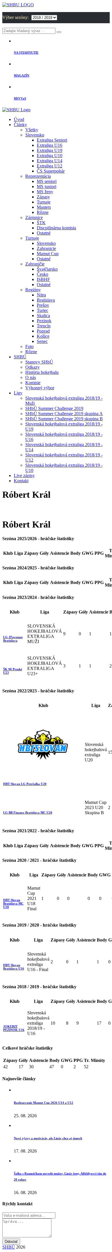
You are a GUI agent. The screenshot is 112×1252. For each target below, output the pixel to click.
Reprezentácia (38, 176)
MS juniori (46, 186)
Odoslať (11, 1241)
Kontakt (21, 480)
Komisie (32, 382)
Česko (42, 274)
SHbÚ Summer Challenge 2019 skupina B (64, 418)
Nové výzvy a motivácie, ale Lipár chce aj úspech (48, 1138)
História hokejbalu (42, 372)
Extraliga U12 (49, 165)
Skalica (43, 315)
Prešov (43, 305)
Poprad (43, 331)
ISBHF (43, 279)
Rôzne (43, 212)
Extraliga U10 (49, 155)
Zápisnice (34, 217)
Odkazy (32, 367)
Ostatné (44, 233)
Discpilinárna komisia (56, 227)
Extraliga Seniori (52, 140)
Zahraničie (35, 263)
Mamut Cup (48, 253)
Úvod (19, 119)
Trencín (44, 325)
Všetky (31, 129)
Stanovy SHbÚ (39, 362)
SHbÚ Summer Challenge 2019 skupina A (64, 413)
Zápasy (43, 196)
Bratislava (46, 300)
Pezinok (44, 320)
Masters (44, 207)
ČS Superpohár (51, 171)
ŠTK (41, 222)
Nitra (41, 294)
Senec (42, 341)
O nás (30, 377)
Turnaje (44, 202)
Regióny (33, 289)
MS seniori (47, 181)
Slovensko (34, 134)
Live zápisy (24, 475)
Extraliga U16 (49, 145)
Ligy (18, 392)
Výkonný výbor (39, 387)
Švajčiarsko (47, 269)
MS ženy (45, 191)
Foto (29, 346)
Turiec (42, 310)
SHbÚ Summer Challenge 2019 (54, 408)
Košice (43, 336)
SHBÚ (20, 356)
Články (20, 124)
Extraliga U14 (49, 160)
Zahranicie (46, 248)
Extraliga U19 (49, 150)
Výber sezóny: (16, 17)
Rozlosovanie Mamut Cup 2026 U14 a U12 (43, 1102)
